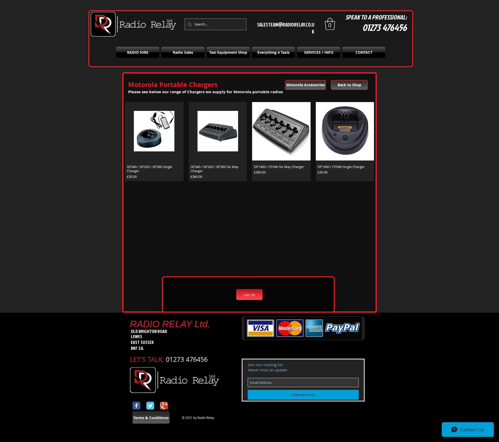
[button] (330, 24)
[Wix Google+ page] (164, 406)
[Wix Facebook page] (136, 406)
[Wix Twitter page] (150, 406)
